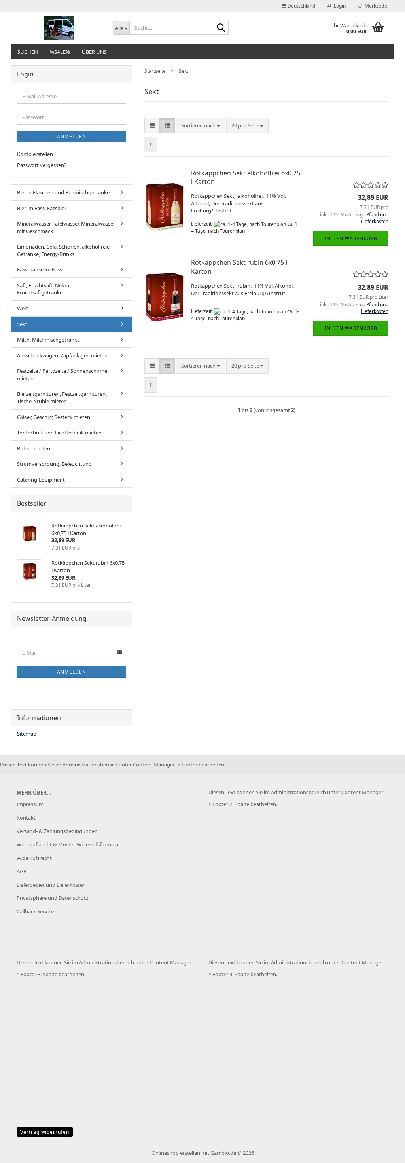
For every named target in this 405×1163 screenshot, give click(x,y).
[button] (298, 6)
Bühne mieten (33, 448)
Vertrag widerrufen (44, 1132)
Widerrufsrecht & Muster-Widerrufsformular (68, 844)
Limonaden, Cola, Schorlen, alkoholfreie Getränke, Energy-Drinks (63, 250)
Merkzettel (375, 5)
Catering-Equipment (41, 479)
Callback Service (35, 911)
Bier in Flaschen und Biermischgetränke (63, 192)
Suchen (27, 51)
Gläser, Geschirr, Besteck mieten (53, 417)
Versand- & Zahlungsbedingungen (57, 831)
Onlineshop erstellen (175, 1152)
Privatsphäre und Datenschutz (52, 897)
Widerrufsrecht (34, 857)
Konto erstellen (35, 153)
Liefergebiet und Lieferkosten (51, 884)
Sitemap (26, 733)
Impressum (30, 804)
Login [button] (338, 5)
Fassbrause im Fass (39, 269)
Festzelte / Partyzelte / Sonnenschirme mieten (62, 374)
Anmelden (71, 136)
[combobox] (200, 125)
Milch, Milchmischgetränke (48, 339)
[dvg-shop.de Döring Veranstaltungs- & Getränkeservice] (59, 28)
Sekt (22, 324)
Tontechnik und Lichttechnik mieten (59, 432)
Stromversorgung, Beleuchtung (54, 463)
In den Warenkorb (351, 238)
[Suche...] (221, 28)
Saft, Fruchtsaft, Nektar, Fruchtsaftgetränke (44, 289)
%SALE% (60, 51)
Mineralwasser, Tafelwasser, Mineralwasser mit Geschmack (66, 227)
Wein (23, 308)
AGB (21, 871)
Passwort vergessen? (41, 165)
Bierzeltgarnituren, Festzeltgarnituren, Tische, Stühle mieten (62, 397)
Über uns (94, 51)
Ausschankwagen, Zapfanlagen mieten (62, 355)
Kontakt (26, 817)
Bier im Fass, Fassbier (41, 208)
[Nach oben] (383, 1151)
